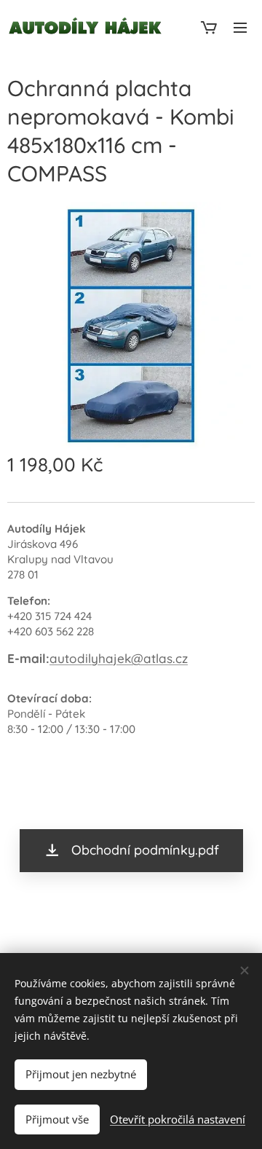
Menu (240, 27)
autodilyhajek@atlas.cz (118, 658)
